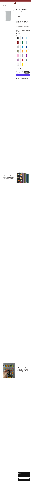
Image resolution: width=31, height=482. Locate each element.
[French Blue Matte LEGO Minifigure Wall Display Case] (27, 42)
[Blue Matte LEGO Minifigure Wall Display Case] (22, 38)
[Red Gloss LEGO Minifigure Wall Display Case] (22, 60)
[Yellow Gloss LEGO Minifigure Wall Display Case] (22, 64)
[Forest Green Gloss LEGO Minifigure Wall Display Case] (22, 42)
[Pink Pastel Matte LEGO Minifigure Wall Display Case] (18, 55)
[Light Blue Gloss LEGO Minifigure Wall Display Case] (22, 47)
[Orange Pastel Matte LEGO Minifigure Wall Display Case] (27, 51)
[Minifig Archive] (15, 3)
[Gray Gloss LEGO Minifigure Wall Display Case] (18, 47)
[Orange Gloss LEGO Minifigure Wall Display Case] (22, 51)
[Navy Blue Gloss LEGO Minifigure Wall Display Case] (27, 47)
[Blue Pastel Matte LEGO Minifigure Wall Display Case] (27, 38)
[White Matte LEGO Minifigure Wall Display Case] (18, 64)
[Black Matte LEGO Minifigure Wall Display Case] (18, 38)
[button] (29, 3)
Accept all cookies (24, 477)
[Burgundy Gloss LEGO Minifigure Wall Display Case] (18, 42)
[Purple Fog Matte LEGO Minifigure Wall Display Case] (22, 55)
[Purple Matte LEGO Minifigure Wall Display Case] (18, 60)
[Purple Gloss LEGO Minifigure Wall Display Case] (27, 55)
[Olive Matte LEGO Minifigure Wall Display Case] (18, 51)
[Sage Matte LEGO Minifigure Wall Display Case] (27, 60)
